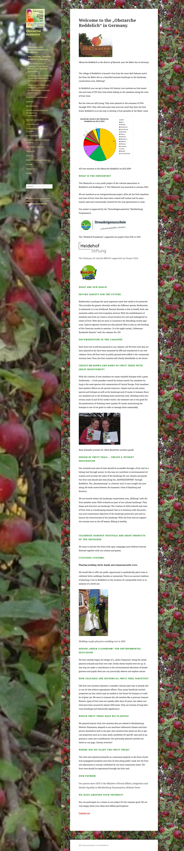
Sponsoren (30, 151)
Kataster (29, 173)
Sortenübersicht (32, 124)
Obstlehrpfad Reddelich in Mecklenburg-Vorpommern (37, 113)
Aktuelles (30, 101)
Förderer (29, 155)
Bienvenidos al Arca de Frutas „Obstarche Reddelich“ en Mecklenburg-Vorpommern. (40, 78)
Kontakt (29, 164)
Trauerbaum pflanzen (35, 147)
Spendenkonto (32, 106)
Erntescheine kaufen (34, 120)
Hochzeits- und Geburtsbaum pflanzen (38, 141)
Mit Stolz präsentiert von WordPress (93, 845)
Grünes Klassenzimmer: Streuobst (35, 129)
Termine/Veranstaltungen (36, 97)
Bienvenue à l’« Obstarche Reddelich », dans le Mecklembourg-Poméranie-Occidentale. (39, 89)
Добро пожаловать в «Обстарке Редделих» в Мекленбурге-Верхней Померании (38, 67)
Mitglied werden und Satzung (38, 160)
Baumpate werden (33, 135)
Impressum (30, 169)
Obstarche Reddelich (33, 32)
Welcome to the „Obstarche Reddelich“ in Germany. (39, 57)
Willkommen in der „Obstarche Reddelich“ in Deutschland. (37, 49)
